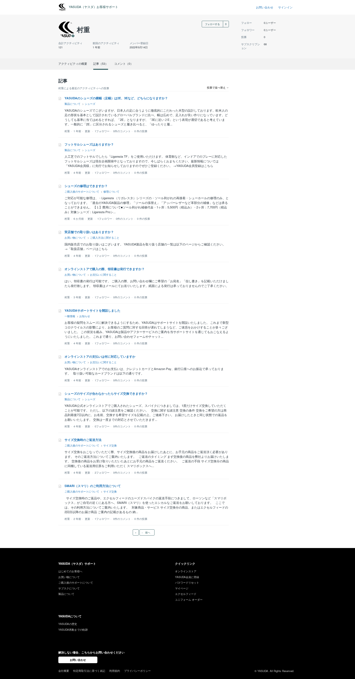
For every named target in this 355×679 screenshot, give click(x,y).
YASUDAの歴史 (67, 624)
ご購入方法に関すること (104, 237)
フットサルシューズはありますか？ (89, 144)
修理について (111, 191)
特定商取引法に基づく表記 (89, 671)
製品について (73, 104)
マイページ (181, 588)
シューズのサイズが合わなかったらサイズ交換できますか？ (106, 393)
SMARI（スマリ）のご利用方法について (93, 486)
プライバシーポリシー (137, 671)
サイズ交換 (110, 445)
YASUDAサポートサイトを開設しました (92, 310)
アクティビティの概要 (72, 63)
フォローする (212, 24)
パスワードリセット (187, 582)
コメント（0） (123, 63)
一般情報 (70, 316)
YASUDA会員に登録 (187, 577)
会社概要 (63, 671)
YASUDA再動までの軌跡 (73, 630)
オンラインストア (185, 571)
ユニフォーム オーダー (189, 599)
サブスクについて (69, 588)
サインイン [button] (285, 7)
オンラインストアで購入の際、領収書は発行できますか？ (105, 269)
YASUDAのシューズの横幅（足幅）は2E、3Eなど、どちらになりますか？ (116, 98)
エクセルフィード (185, 594)
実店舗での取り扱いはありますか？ (89, 232)
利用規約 (114, 671)
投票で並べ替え (216, 87)
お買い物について (75, 237)
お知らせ (84, 316)
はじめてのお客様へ (70, 571)
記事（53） (100, 63)
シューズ (90, 104)
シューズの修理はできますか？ (86, 186)
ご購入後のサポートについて (82, 191)
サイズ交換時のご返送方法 (83, 439)
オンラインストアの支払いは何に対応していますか (100, 356)
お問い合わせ (264, 7)
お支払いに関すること (103, 274)
